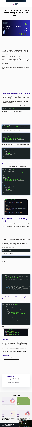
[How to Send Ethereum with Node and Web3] (8, 401)
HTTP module (5, 96)
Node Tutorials (22, 17)
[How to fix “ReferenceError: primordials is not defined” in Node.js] (8, 413)
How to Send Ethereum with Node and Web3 (8, 405)
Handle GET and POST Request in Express (18, 351)
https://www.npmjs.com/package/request (11, 359)
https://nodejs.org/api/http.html (9, 357)
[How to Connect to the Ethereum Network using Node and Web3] (23, 401)
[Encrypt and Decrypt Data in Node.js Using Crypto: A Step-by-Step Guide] (23, 413)
